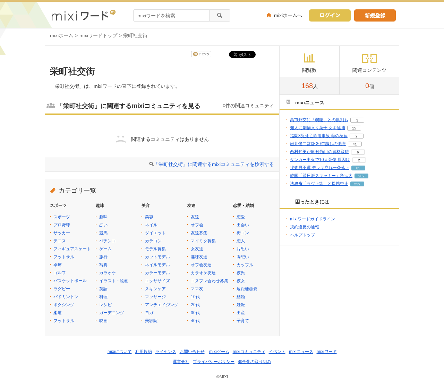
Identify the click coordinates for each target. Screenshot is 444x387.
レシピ (105, 304)
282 (361, 176)
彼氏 (241, 272)
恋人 (241, 240)
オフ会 (197, 224)
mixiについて (120, 351)
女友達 (197, 248)
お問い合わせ (192, 351)
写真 (103, 264)
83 (358, 168)
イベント (277, 351)
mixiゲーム (219, 351)
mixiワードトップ (98, 35)
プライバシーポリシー (213, 361)
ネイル (151, 224)
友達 (195, 216)
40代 (195, 320)
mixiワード (327, 351)
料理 (103, 296)
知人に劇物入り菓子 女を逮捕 (317, 127)
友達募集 (199, 232)
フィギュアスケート (72, 248)
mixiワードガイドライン (312, 219)
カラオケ (107, 272)
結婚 (241, 296)
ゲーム (105, 248)
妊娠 (241, 304)
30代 (195, 312)
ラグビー (61, 288)
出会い (243, 224)
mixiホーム (61, 35)
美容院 (151, 320)
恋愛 (241, 216)
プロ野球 (61, 224)
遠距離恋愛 (247, 288)
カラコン (153, 240)
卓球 (57, 264)
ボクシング (63, 304)
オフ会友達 (201, 264)
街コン (243, 232)
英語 (103, 288)
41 (355, 144)
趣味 (103, 216)
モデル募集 (155, 248)
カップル (245, 264)
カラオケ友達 (203, 272)
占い (103, 224)
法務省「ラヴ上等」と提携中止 (319, 183)
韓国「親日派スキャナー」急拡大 (321, 175)
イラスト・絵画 (113, 280)
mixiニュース (301, 351)
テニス (59, 240)
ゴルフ (59, 272)
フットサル (63, 256)
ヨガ (149, 312)
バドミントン (65, 296)
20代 (195, 304)
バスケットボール (70, 280)
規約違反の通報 (304, 227)
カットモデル (157, 256)
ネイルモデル (157, 264)
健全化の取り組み (254, 361)
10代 (195, 296)
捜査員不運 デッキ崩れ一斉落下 (319, 167)
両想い (243, 256)
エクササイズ (157, 280)
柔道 (57, 312)
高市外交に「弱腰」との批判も (319, 119)
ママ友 (197, 288)
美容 (149, 216)
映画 (103, 320)
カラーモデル (157, 272)
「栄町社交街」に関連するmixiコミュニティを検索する (214, 164)
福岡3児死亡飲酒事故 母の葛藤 (319, 135)
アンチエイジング (161, 304)
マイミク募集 (203, 240)
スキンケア (155, 288)
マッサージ (155, 296)
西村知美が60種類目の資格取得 (319, 151)
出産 (241, 312)
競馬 (103, 232)
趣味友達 (199, 256)
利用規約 (143, 351)
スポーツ (61, 216)
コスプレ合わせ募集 (209, 280)
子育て (243, 320)
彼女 (241, 280)
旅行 (103, 256)
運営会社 (181, 361)
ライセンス (165, 351)
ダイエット (155, 232)
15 (354, 128)
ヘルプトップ (302, 235)
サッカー (61, 232)
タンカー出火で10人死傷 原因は (320, 159)
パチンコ (107, 240)
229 (357, 184)
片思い (243, 248)
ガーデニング (111, 312)
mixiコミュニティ (249, 351)
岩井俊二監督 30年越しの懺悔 (318, 143)
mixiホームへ (288, 15)
